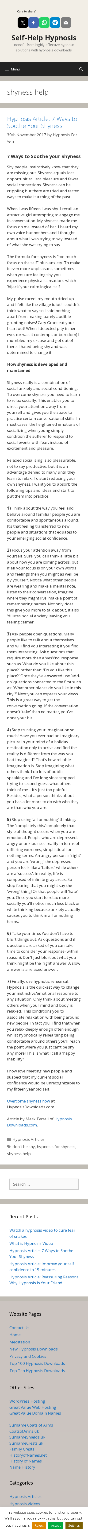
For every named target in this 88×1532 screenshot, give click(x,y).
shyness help (19, 1153)
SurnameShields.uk (27, 1437)
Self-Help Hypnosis (44, 38)
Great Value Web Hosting (32, 1407)
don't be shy (23, 1146)
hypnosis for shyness (56, 1146)
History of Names (25, 1461)
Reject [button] (39, 1525)
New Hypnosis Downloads (33, 1349)
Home (15, 1334)
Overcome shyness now (29, 1101)
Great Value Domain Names (35, 1413)
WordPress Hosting (27, 1401)
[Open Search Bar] (81, 69)
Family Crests (21, 1449)
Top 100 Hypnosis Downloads (37, 1363)
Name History (22, 1467)
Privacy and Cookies (27, 1356)
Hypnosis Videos (24, 1503)
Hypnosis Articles (28, 1139)
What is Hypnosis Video (31, 1243)
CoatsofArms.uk (24, 1431)
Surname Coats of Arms (31, 1425)
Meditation (19, 1342)
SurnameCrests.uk (26, 1443)
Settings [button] (74, 1525)
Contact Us (19, 1327)
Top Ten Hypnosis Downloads (37, 1370)
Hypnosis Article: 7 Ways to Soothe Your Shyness (42, 122)
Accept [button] (56, 1525)
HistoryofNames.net (28, 1455)
